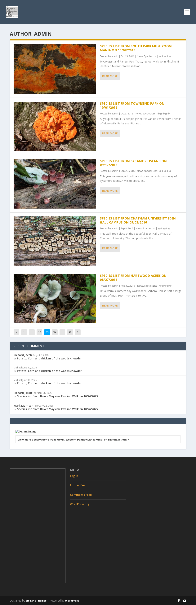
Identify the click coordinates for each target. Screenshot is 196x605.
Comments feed (81, 494)
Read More (110, 76)
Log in (74, 476)
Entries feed (78, 485)
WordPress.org (79, 504)
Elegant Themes (36, 600)
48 (70, 332)
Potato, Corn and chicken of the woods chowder (49, 358)
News (140, 56)
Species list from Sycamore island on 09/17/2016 (133, 163)
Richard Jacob (23, 355)
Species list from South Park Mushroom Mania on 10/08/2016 (136, 48)
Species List (150, 56)
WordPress (72, 600)
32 (39, 332)
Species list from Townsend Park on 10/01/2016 (132, 105)
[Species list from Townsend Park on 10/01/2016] (55, 126)
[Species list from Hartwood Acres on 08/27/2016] (55, 298)
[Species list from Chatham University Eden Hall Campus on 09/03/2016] (55, 241)
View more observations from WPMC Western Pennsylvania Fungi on (73, 439)
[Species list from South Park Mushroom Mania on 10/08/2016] (55, 69)
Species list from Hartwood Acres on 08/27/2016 (133, 278)
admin (114, 56)
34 (54, 332)
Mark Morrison (23, 405)
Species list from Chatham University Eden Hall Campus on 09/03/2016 (138, 220)
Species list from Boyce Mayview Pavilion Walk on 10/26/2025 (57, 396)
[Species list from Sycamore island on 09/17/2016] (55, 184)
